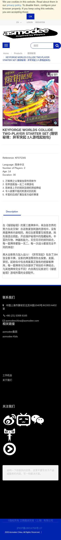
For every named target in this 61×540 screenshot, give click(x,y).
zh (17, 22)
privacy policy (14, 5)
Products (18, 53)
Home (6, 53)
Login (30, 22)
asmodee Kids (10, 336)
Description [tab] (12, 211)
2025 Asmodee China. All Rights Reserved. (22, 532)
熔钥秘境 (31, 53)
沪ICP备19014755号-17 (27, 528)
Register (40, 22)
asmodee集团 (10, 331)
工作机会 (7, 375)
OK (30, 16)
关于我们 (7, 380)
